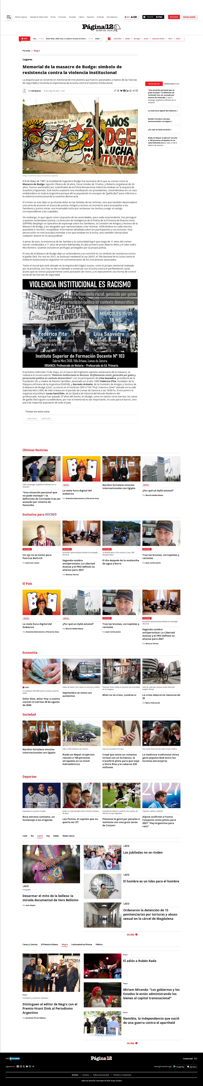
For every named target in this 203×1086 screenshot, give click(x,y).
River (170, 39)
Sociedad (72, 17)
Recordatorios (112, 17)
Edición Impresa (21, 17)
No (32, 836)
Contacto (85, 1075)
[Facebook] (18, 1066)
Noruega (137, 39)
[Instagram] (21, 1066)
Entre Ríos (117, 39)
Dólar (178, 39)
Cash (25, 836)
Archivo (75, 1075)
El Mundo (100, 17)
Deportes (90, 17)
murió (146, 39)
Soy (48, 836)
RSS (195, 1058)
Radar (56, 836)
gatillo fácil (46, 418)
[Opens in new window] (179, 1066)
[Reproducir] (144, 17)
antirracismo (32, 418)
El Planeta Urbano (49, 944)
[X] (24, 1066)
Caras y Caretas (30, 944)
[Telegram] (33, 1066)
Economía (62, 17)
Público (99, 944)
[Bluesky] (27, 1066)
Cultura (81, 17)
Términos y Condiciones (122, 1075)
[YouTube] (30, 1066)
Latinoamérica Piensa (81, 944)
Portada (26, 50)
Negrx (37, 50)
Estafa (127, 39)
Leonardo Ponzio (158, 39)
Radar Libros (68, 836)
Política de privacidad (101, 1075)
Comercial (188, 1058)
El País (53, 17)
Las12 (40, 836)
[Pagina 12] (101, 28)
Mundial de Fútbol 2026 (39, 17)
